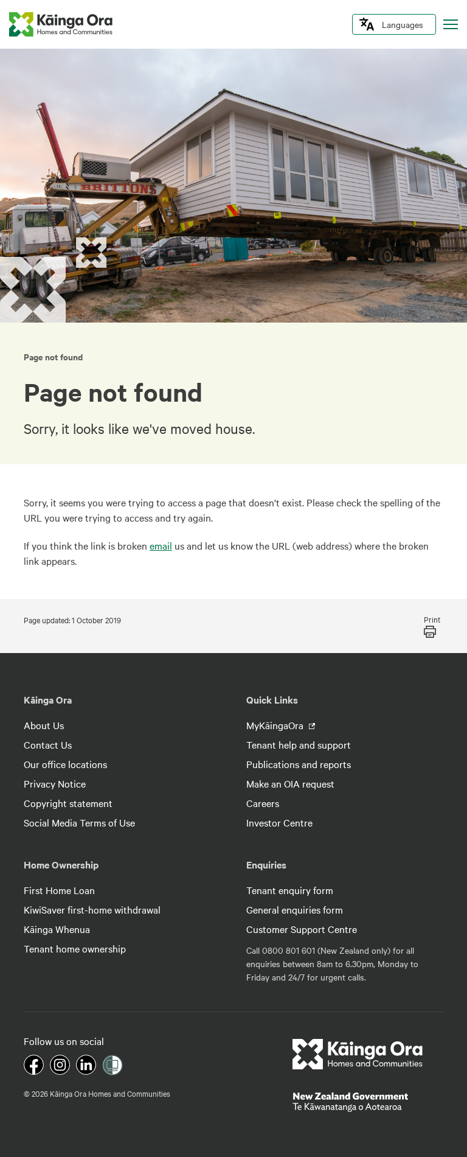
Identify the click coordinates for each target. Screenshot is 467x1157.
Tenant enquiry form (289, 890)
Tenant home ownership (75, 948)
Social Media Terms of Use (79, 822)
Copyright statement (68, 802)
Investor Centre (279, 822)
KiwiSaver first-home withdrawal (92, 909)
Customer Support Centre (301, 928)
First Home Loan (59, 890)
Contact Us (48, 744)
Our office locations (65, 764)
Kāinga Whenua (57, 928)
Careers (262, 802)
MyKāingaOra (276, 725)
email (161, 545)
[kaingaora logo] (60, 24)
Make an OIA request (290, 783)
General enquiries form (294, 909)
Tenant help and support (298, 744)
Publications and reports (298, 764)
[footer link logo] (357, 1054)
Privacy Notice (55, 783)
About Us (44, 725)
